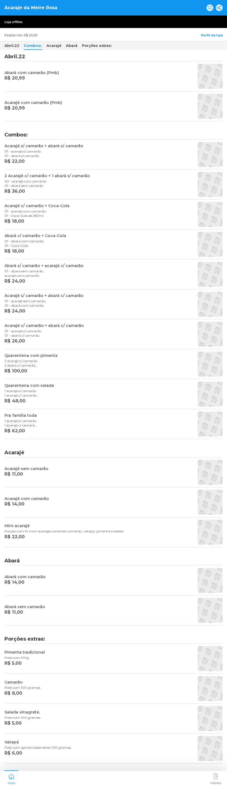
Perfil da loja (212, 35)
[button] (11, 778)
